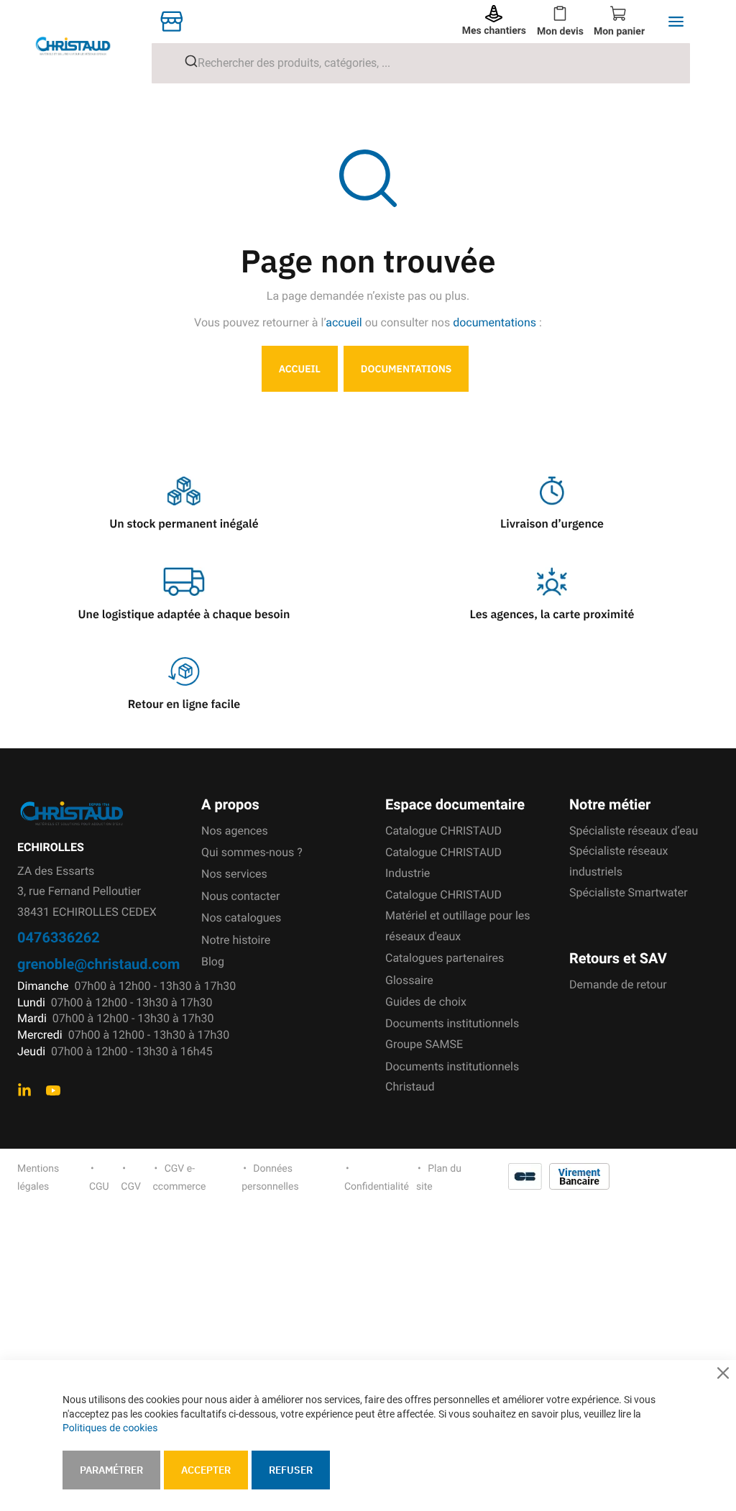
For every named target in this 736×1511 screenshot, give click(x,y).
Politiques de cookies (110, 1428)
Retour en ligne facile (184, 704)
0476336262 (58, 937)
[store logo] (84, 45)
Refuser (291, 1470)
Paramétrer (111, 1470)
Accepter (206, 1470)
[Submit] (186, 61)
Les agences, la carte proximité (552, 614)
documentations (494, 322)
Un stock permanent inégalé (183, 524)
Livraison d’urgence (552, 524)
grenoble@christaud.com (98, 963)
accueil (344, 322)
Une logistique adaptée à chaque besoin (184, 614)
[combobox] (421, 63)
